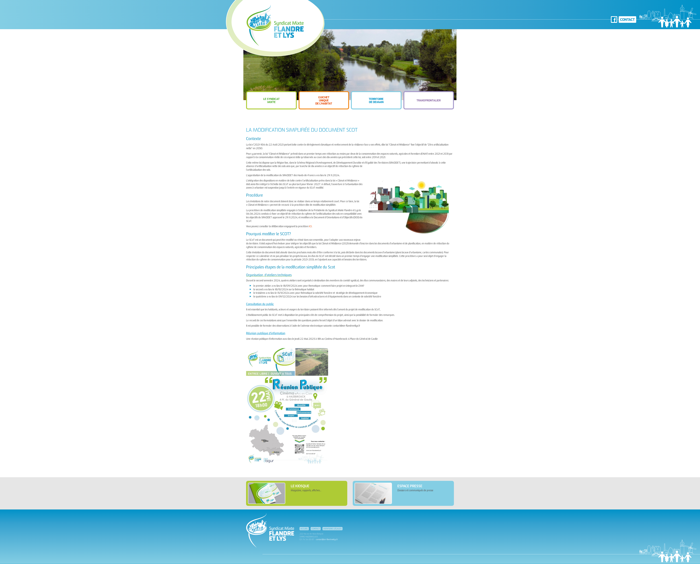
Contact (627, 20)
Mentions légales (332, 529)
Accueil (304, 529)
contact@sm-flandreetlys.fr (327, 540)
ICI (310, 226)
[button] (271, 100)
